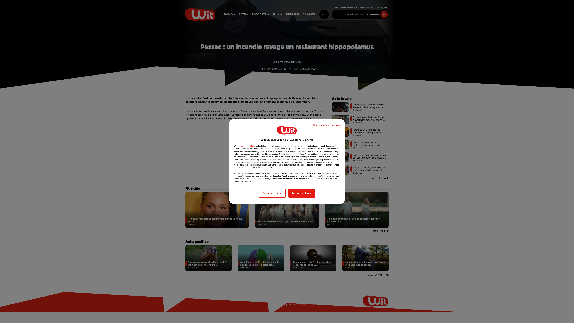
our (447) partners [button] (248, 146)
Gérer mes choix (272, 193)
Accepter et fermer (301, 193)
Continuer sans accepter (327, 125)
